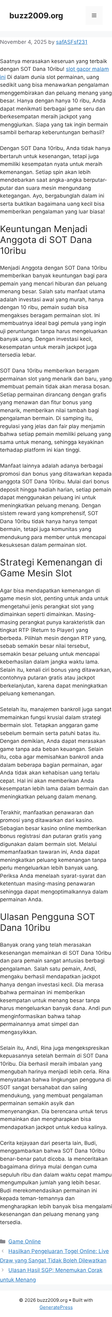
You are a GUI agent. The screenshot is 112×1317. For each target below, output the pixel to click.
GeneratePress (56, 1307)
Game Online (24, 1241)
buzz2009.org (36, 15)
